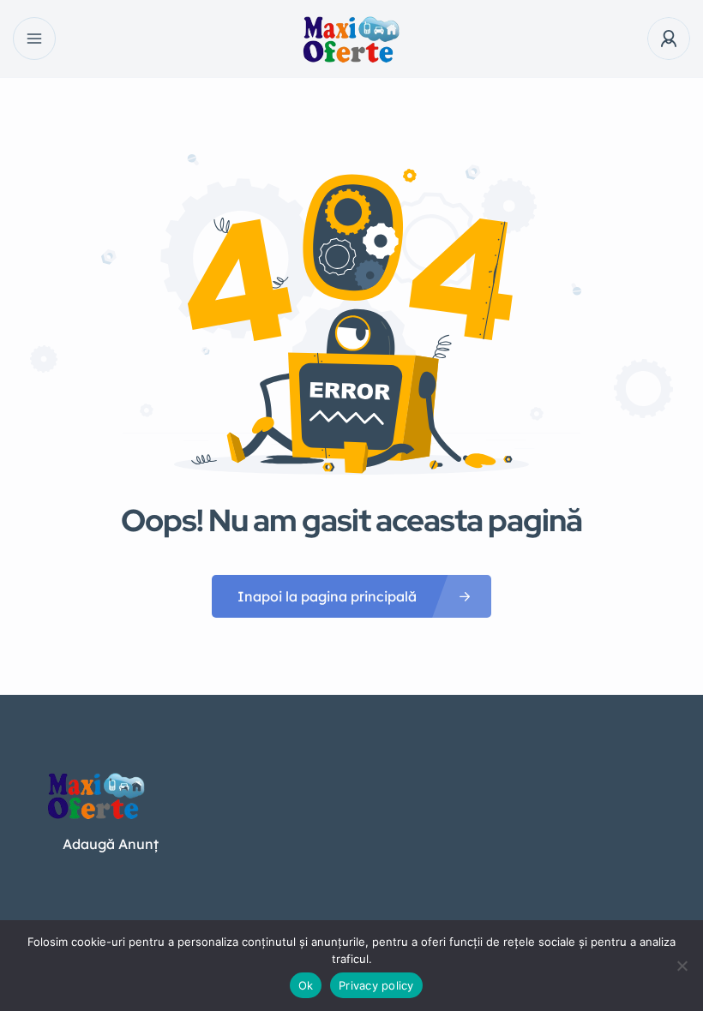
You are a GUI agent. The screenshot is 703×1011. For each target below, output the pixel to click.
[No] (681, 965)
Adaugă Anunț (111, 843)
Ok (306, 985)
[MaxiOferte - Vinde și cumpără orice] (352, 39)
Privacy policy (376, 985)
